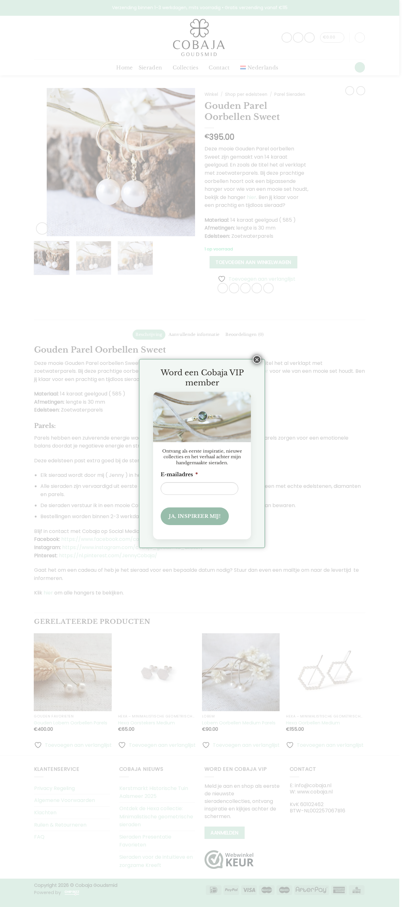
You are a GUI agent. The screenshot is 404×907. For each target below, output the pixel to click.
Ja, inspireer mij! (195, 516)
